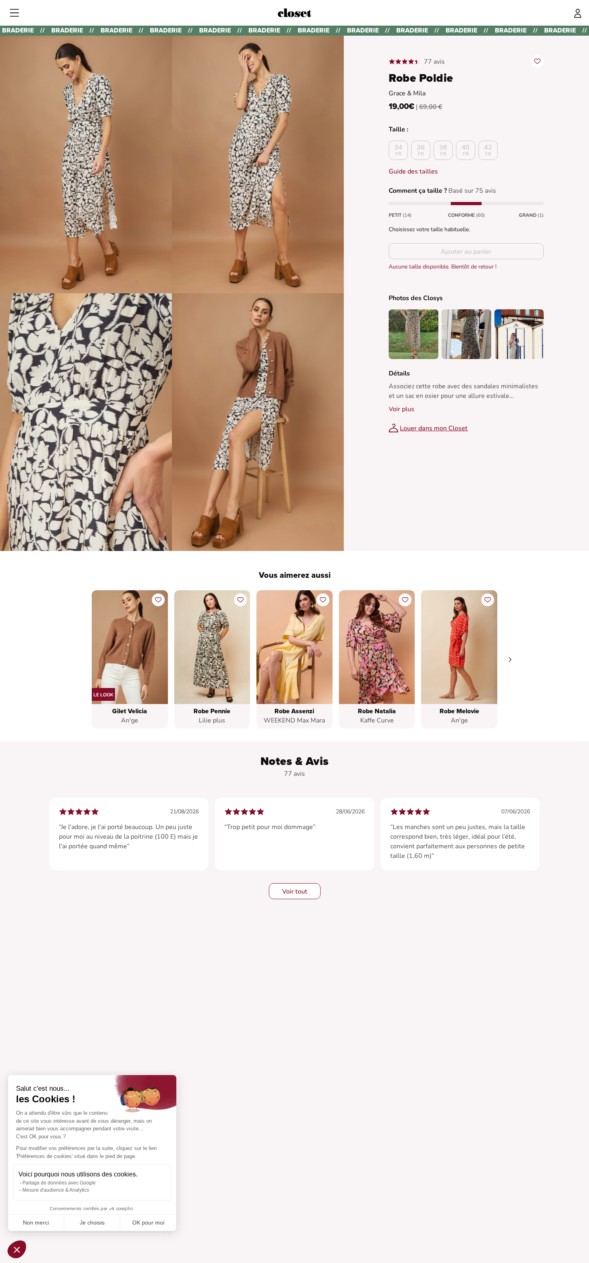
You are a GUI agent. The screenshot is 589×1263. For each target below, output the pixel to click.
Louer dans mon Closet (434, 428)
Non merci (36, 1222)
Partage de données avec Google (59, 1183)
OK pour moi (148, 1222)
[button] (16, 1249)
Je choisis (92, 1222)
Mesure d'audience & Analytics (55, 1190)
